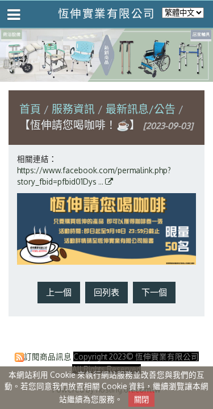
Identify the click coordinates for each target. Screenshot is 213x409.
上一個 (59, 292)
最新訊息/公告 (140, 108)
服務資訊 (75, 108)
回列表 (106, 292)
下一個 (154, 292)
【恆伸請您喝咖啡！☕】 (79, 124)
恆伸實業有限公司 (107, 13)
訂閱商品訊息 (48, 356)
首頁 (30, 108)
